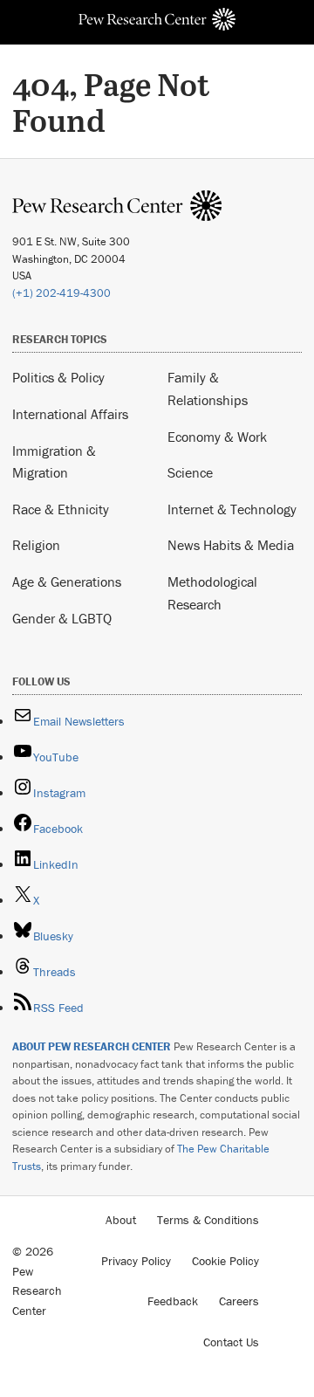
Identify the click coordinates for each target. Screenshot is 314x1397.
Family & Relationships (207, 388)
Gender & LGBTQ (62, 618)
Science (190, 472)
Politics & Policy (58, 377)
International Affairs (70, 414)
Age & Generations (66, 581)
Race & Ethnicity (60, 509)
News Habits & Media (230, 545)
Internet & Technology (232, 509)
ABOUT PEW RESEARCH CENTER (91, 1046)
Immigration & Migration (54, 462)
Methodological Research (212, 593)
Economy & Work (217, 436)
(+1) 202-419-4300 (61, 293)
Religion (36, 545)
